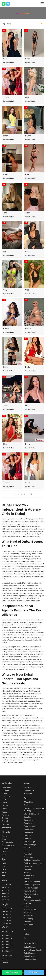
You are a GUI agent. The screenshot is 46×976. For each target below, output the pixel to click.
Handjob (27, 869)
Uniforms (27, 922)
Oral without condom (32, 882)
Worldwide (28, 793)
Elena (5, 367)
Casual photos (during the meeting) (34, 809)
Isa (4, 251)
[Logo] (23, 12)
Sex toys (27, 903)
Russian (5, 818)
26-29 (4, 869)
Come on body (30, 826)
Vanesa (6, 97)
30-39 (4, 872)
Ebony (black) (7, 842)
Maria (5, 136)
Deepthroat (28, 832)
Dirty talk (27, 835)
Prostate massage (31, 888)
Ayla (27, 174)
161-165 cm (6, 914)
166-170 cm (6, 918)
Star (25, 938)
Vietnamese (6, 827)
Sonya (27, 59)
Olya (27, 97)
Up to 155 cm (7, 908)
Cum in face (28, 820)
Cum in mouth (29, 823)
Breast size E (7, 948)
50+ (3, 875)
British (4, 793)
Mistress (27, 879)
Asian (4, 839)
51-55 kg (5, 890)
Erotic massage (30, 845)
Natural (4, 960)
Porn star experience (32, 885)
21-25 (4, 866)
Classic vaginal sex (31, 814)
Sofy (5, 290)
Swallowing (28, 919)
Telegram (35, 972)
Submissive (28, 916)
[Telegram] (8, 4)
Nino (5, 444)
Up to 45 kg (6, 884)
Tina (5, 213)
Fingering (27, 851)
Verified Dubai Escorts (33, 950)
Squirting (27, 906)
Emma (27, 444)
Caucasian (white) (9, 845)
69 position (28, 802)
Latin (4, 851)
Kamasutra (28, 872)
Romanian (6, 815)
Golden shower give (32, 860)
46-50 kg (5, 887)
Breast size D (7, 945)
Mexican (5, 806)
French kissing (30, 857)
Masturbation (29, 875)
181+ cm (5, 927)
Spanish (5, 821)
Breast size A (7, 936)
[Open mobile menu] (42, 3)
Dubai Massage (30, 947)
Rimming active (30, 891)
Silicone (5, 963)
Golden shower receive (33, 863)
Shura (5, 405)
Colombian (6, 797)
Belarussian (6, 787)
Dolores (28, 328)
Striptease (28, 912)
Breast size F (7, 951)
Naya (27, 251)
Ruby (5, 174)
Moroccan (5, 809)
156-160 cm (6, 911)
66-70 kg (5, 900)
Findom (27, 848)
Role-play (28, 897)
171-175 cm (6, 921)
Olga (27, 290)
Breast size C (7, 942)
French (4, 803)
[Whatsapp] (3, 4)
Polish (4, 812)
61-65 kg (5, 896)
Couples (27, 817)
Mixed (4, 855)
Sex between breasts (32, 900)
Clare (27, 483)
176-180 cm (6, 924)
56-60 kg (5, 893)
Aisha (27, 213)
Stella (27, 367)
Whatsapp (14, 972)
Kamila (28, 136)
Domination (28, 839)
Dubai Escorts (29, 953)
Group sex (28, 866)
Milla (27, 405)
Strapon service (30, 909)
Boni (5, 59)
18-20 (4, 863)
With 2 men (28, 925)
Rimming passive (31, 894)
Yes (25, 930)
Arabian (5, 836)
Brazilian (5, 790)
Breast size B (7, 939)
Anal (26, 805)
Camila (6, 328)
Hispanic (5, 848)
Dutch (4, 800)
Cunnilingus (28, 829)
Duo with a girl (29, 842)
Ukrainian (5, 824)
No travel (27, 787)
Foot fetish (28, 854)
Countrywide (29, 790)
